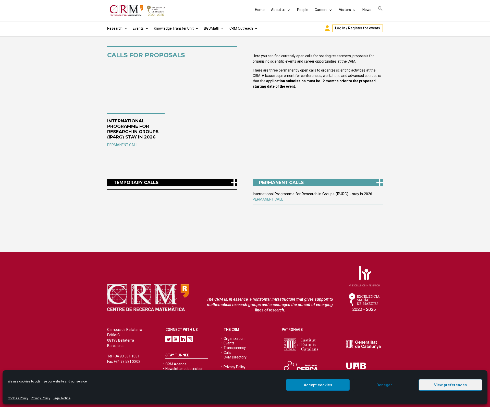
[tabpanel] (318, 196)
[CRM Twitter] (168, 339)
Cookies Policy (18, 398)
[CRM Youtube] (176, 339)
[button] (380, 9)
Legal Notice (61, 398)
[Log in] (327, 28)
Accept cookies (318, 385)
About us (278, 10)
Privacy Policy (40, 398)
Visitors (345, 10)
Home (260, 10)
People (302, 10)
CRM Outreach (241, 28)
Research (114, 28)
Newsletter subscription (184, 369)
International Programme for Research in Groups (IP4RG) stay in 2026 (132, 128)
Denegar (384, 385)
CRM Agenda (176, 364)
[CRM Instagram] (190, 339)
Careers (321, 10)
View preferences (450, 385)
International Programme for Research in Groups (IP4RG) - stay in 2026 (312, 194)
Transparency (235, 348)
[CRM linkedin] (183, 339)
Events (138, 28)
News (366, 10)
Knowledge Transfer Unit (174, 28)
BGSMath (211, 28)
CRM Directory (235, 357)
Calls (227, 353)
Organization (234, 338)
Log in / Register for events (357, 28)
